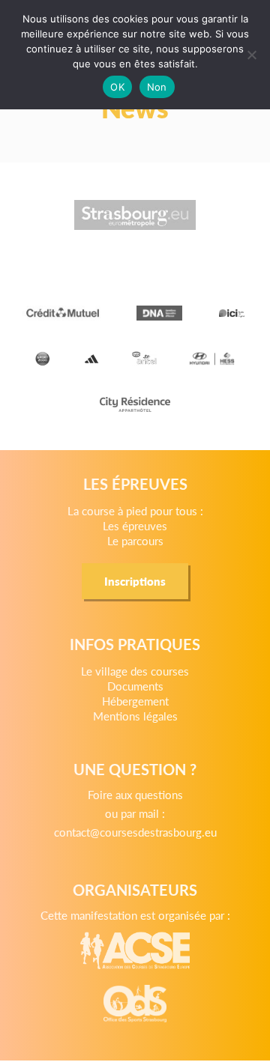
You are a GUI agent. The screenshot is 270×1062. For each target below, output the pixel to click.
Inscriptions (135, 581)
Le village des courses (135, 671)
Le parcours (135, 540)
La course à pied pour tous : (135, 510)
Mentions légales (135, 715)
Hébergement (135, 700)
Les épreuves (135, 525)
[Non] (251, 54)
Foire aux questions (135, 794)
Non (157, 87)
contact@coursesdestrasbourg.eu (135, 832)
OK (117, 87)
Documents (135, 686)
